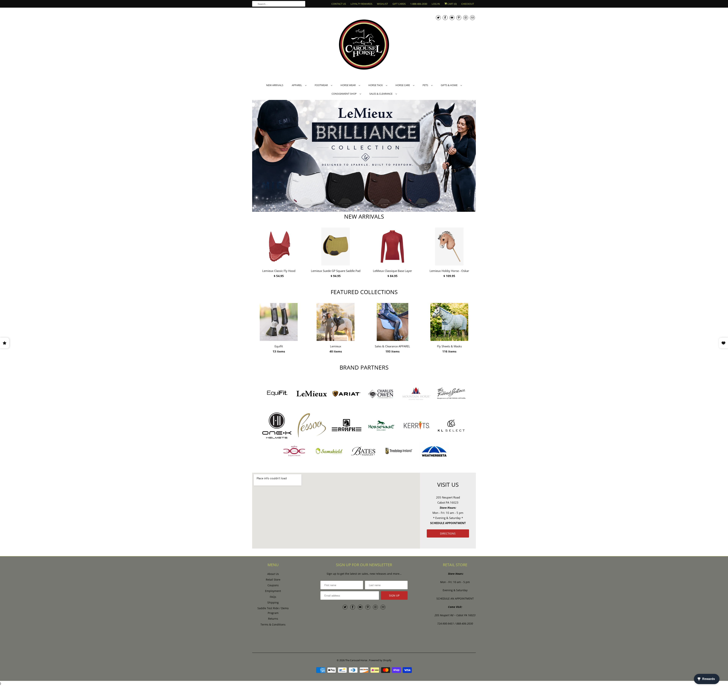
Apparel (297, 85)
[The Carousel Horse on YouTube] (452, 17)
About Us (273, 574)
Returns (273, 618)
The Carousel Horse (356, 660)
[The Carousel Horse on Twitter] (438, 17)
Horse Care (403, 85)
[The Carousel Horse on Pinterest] (458, 17)
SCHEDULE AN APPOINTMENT (455, 598)
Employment (273, 591)
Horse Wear (348, 85)
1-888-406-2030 (418, 3)
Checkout (467, 3)
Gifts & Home (450, 85)
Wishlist (382, 3)
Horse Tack (376, 85)
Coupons (273, 585)
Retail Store (273, 579)
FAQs (273, 597)
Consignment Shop (345, 93)
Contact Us (338, 3)
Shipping (273, 602)
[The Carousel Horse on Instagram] (465, 17)
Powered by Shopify (380, 660)
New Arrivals (274, 85)
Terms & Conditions (273, 624)
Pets (426, 85)
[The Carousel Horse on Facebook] (445, 17)
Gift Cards (399, 3)
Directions (448, 533)
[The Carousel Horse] (364, 45)
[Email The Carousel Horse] (472, 17)
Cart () (452, 3)
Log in (436, 3)
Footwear (322, 85)
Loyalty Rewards (361, 3)
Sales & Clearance (381, 93)
